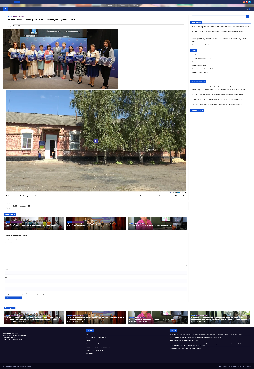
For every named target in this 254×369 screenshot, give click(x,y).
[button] (247, 9)
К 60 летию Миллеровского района (201, 58)
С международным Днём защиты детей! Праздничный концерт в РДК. (226, 86)
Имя (6, 269)
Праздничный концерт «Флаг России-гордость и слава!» (207, 44)
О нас (31, 9)
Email (6, 277)
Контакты (38, 9)
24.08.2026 (195, 321)
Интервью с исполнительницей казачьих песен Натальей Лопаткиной (162, 196)
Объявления (22, 9)
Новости (12, 9)
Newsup (21, 366)
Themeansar (28, 366)
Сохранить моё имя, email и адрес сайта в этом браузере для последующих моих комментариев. (32, 294)
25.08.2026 (133, 321)
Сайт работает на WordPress (9, 366)
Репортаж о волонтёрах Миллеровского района (23, 196)
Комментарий (9, 242)
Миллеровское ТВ (19, 23)
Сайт (6, 285)
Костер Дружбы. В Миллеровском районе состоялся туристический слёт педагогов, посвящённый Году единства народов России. (34, 224)
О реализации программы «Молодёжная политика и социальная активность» (221, 104)
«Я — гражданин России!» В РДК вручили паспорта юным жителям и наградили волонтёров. (95, 224)
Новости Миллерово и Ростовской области (204, 69)
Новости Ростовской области (200, 72)
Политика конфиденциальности (235, 366)
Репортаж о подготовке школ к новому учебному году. (151, 225)
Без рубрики (195, 54)
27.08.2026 (9, 321)
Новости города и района (18, 16)
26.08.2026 (71, 321)
